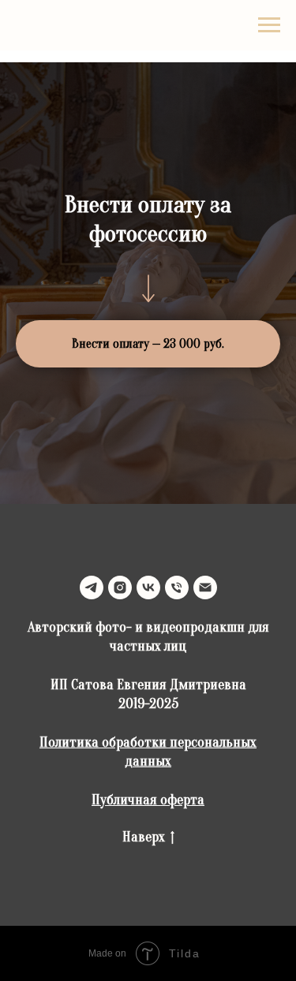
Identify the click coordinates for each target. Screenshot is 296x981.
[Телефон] (177, 587)
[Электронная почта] (205, 587)
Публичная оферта (148, 800)
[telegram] (91, 587)
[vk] (148, 587)
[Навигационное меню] (269, 25)
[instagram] (120, 587)
